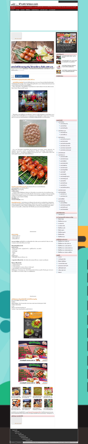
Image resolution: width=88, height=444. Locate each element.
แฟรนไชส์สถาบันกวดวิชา (65, 145)
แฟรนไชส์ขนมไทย (64, 123)
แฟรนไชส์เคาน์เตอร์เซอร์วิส (65, 147)
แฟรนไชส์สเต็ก (63, 174)
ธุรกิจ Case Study (18, 433)
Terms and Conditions (62, 442)
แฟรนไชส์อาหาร (47, 68)
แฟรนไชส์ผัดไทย (63, 165)
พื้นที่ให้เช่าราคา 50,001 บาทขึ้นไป (65, 252)
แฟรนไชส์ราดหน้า (64, 167)
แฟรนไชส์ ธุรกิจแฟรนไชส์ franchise (36, 68)
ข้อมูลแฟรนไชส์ (14, 430)
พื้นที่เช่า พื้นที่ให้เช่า (62, 261)
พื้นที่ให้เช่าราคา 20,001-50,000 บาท (65, 250)
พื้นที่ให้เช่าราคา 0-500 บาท (63, 241)
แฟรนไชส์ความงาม (62, 130)
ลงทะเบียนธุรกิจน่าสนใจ (26, 439)
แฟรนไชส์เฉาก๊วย (63, 196)
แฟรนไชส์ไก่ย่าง (63, 185)
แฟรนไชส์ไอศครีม (64, 128)
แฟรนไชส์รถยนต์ (61, 152)
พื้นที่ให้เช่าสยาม (61, 236)
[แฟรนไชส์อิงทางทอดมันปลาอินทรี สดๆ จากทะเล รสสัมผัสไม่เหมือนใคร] (58, 73)
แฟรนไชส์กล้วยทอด (64, 158)
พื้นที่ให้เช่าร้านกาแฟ (62, 221)
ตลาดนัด (17, 9)
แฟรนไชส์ (22, 9)
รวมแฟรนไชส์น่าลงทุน (62, 263)
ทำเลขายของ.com (35, 442)
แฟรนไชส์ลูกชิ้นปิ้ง (64, 169)
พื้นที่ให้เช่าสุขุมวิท (61, 232)
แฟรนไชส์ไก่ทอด (63, 183)
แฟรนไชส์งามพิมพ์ (64, 141)
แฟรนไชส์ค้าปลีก (61, 201)
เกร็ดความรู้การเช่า (62, 270)
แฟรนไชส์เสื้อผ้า (61, 198)
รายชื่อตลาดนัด (16, 431)
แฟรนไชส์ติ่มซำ (63, 161)
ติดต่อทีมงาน (13, 442)
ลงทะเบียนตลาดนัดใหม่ (24, 437)
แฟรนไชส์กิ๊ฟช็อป (63, 202)
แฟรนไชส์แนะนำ (60, 54)
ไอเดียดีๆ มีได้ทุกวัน (35, 9)
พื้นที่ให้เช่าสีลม (61, 234)
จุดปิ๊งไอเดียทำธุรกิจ (62, 267)
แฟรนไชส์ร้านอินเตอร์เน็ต (65, 143)
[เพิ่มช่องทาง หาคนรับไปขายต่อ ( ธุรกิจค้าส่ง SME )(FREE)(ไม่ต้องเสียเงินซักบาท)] (66, 43)
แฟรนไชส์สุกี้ (62, 172)
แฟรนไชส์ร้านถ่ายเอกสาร (65, 139)
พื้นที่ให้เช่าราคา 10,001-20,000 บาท (65, 247)
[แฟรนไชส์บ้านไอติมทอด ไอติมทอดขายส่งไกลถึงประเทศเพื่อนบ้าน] (58, 68)
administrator (25, 68)
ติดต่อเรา (60, 272)
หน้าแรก (12, 9)
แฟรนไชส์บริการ (61, 137)
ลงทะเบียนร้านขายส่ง (29, 440)
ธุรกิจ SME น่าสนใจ (43, 9)
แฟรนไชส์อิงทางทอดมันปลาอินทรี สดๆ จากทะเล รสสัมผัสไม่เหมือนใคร (69, 71)
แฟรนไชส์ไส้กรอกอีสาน (65, 187)
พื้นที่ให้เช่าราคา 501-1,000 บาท (64, 243)
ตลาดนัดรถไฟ (61, 223)
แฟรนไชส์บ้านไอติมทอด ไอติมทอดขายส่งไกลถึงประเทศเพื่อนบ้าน (69, 66)
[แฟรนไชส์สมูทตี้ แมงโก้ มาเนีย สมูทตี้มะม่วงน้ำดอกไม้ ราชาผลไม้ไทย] (58, 63)
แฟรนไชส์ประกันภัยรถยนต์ (65, 150)
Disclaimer (68, 442)
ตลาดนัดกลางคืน (61, 225)
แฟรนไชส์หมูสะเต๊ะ (64, 178)
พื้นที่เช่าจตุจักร (61, 230)
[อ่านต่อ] (63, 50)
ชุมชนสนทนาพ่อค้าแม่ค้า (63, 265)
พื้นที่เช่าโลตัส (61, 219)
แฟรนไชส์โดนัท (63, 125)
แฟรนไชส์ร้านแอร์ (63, 207)
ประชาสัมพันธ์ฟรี (52, 9)
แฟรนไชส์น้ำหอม (63, 132)
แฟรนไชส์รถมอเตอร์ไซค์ (65, 205)
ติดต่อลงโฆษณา (19, 442)
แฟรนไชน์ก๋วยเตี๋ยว (64, 156)
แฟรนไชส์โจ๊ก (63, 180)
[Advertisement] (44, 21)
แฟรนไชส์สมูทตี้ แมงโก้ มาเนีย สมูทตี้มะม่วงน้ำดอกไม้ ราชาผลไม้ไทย (69, 61)
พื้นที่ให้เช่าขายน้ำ (61, 227)
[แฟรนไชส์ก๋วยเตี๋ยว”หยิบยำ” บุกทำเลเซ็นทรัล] (58, 58)
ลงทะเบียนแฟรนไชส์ (23, 436)
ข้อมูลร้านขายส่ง (21, 434)
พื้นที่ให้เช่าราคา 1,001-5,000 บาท (65, 245)
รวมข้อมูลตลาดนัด (62, 259)
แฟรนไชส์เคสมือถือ (64, 209)
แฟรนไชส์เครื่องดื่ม (62, 192)
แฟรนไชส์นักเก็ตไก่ (64, 163)
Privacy (49, 442)
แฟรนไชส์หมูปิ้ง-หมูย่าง (64, 176)
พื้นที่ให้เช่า (28, 9)
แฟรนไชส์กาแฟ (63, 194)
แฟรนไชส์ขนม (61, 122)
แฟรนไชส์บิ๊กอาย (63, 134)
